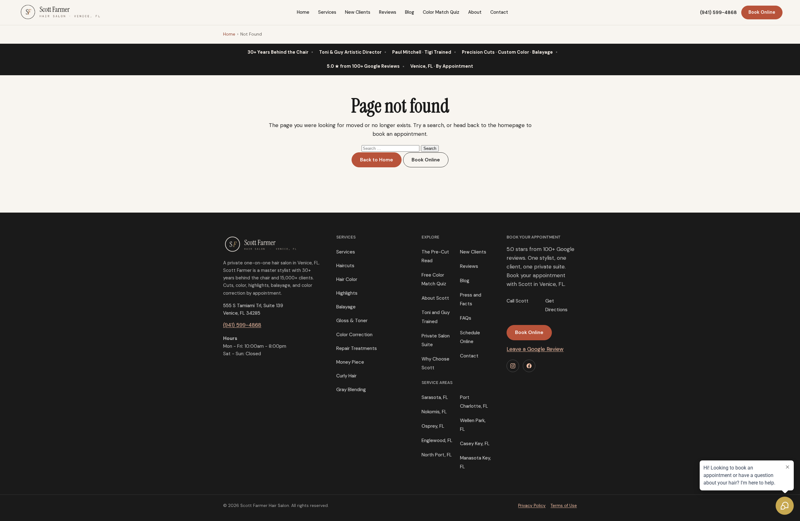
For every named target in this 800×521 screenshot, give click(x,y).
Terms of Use (564, 505)
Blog (409, 12)
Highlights (347, 293)
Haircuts (345, 266)
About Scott (435, 298)
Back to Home (376, 160)
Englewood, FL (437, 440)
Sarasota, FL (435, 397)
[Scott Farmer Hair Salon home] (61, 11)
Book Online (761, 12)
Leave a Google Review (535, 349)
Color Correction (354, 335)
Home (303, 12)
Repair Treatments (356, 348)
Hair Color (346, 279)
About (475, 12)
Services (327, 12)
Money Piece (350, 362)
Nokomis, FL (434, 412)
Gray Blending (351, 389)
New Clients (357, 12)
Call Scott (517, 301)
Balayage (346, 307)
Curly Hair (346, 376)
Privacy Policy (532, 505)
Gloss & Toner (352, 320)
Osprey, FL (433, 426)
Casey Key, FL (475, 443)
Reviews (387, 12)
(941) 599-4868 (718, 12)
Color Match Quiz (441, 12)
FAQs (465, 318)
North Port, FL (437, 455)
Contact (499, 12)
